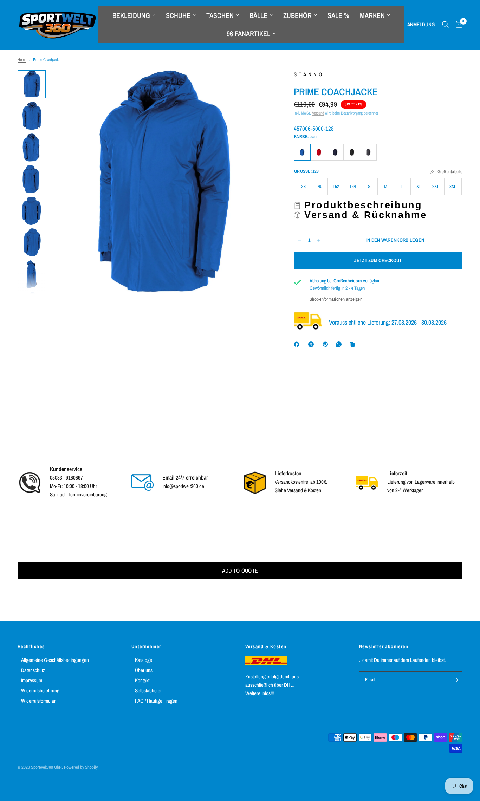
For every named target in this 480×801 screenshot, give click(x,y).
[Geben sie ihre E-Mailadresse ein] (455, 679)
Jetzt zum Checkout (378, 261)
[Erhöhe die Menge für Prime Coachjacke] (318, 240)
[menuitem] (134, 15)
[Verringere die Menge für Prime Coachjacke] (299, 240)
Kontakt (142, 680)
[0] (457, 24)
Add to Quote (240, 570)
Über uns (144, 670)
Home (22, 60)
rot (318, 152)
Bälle (258, 15)
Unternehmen (146, 646)
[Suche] (445, 24)
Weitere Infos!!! (259, 693)
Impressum (31, 680)
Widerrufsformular (38, 700)
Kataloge (143, 660)
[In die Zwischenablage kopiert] (353, 344)
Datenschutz (33, 670)
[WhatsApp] (340, 344)
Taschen (220, 15)
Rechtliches (31, 646)
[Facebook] (298, 344)
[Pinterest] (327, 344)
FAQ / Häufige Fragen (156, 700)
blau (302, 152)
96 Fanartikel (248, 33)
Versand (318, 113)
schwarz (351, 152)
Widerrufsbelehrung (40, 690)
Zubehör (297, 15)
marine (335, 152)
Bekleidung (131, 15)
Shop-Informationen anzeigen (336, 299)
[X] (312, 344)
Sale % (338, 15)
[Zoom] (258, 85)
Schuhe (178, 15)
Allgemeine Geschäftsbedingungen (55, 660)
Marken (372, 15)
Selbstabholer (148, 690)
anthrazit (368, 152)
